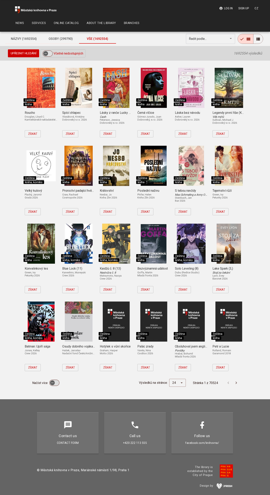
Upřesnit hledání (23, 53)
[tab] (23, 39)
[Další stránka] (236, 383)
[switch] (47, 53)
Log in (226, 8)
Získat (32, 133)
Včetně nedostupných (68, 53)
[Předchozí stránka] (228, 383)
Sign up (243, 8)
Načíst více (40, 383)
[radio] (245, 39)
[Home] (36, 10)
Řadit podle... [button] (198, 39)
